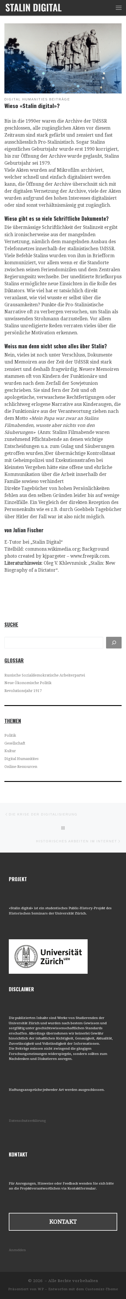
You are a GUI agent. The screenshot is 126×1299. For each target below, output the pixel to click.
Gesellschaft (14, 743)
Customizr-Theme (101, 1289)
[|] (33, 7)
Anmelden (17, 1250)
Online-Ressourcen (20, 767)
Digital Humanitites (21, 759)
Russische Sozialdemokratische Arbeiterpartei (44, 675)
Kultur (10, 751)
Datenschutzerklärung (27, 1121)
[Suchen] (114, 642)
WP (41, 1289)
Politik (10, 735)
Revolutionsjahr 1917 (23, 691)
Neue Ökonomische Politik (28, 683)
